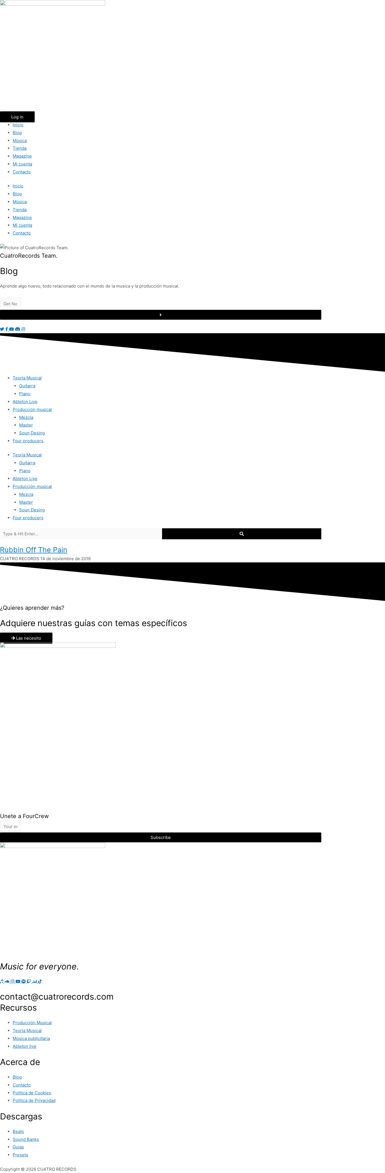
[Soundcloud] (7, 981)
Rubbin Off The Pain (33, 549)
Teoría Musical (27, 378)
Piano (24, 393)
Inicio (18, 124)
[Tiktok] (40, 981)
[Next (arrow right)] (375, 587)
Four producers (28, 440)
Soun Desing (32, 433)
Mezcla (26, 417)
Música (20, 140)
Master (26, 425)
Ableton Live (25, 401)
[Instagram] (13, 981)
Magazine (22, 156)
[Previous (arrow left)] (10, 587)
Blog (17, 132)
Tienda (19, 148)
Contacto (22, 171)
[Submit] (160, 315)
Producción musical (32, 409)
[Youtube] (18, 981)
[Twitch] (29, 981)
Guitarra (27, 385)
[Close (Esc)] (379, 6)
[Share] (366, 6)
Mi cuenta (22, 164)
